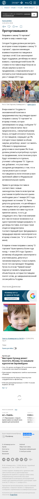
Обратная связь (25, 447)
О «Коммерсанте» (8, 444)
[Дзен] (12, 459)
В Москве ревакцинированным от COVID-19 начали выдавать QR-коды (18, 383)
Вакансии (5, 454)
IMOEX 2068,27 (28, 8)
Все (16, 409)
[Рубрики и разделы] (34, 2)
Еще (3, 388)
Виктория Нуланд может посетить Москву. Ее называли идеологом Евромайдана (17, 361)
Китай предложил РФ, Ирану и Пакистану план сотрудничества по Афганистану (16, 378)
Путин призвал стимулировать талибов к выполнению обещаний (19, 373)
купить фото (32, 104)
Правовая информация (28, 449)
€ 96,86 (13, 8)
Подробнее (13, 495)
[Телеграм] (3, 459)
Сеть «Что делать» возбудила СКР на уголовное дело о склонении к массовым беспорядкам (19, 368)
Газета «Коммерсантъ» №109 (13, 338)
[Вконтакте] (8, 459)
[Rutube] (21, 459)
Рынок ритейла (7, 21)
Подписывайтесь (11, 299)
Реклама (5, 451)
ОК (34, 15)
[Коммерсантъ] (4, 3)
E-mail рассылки (25, 451)
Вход (27, 3)
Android (22, 444)
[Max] (25, 459)
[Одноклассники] (17, 459)
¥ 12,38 (20, 8)
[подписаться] (15, 348)
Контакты (5, 449)
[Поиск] (30, 2)
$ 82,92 (6, 8)
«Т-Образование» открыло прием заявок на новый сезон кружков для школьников (12, 420)
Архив (4, 447)
